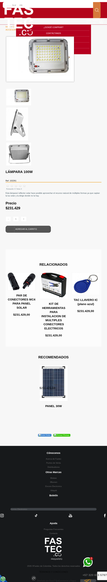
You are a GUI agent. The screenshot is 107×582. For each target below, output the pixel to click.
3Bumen (53, 482)
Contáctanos (53, 33)
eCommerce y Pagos (66, 580)
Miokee (53, 478)
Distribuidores (54, 467)
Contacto (54, 533)
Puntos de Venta (53, 463)
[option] (53, 59)
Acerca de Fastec (53, 459)
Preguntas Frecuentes (53, 529)
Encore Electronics (53, 486)
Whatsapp (66, 435)
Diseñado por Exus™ (46, 580)
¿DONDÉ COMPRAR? (53, 27)
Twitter (47, 435)
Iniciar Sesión (92, 20)
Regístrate (90, 23)
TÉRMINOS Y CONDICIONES (53, 572)
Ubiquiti (53, 490)
